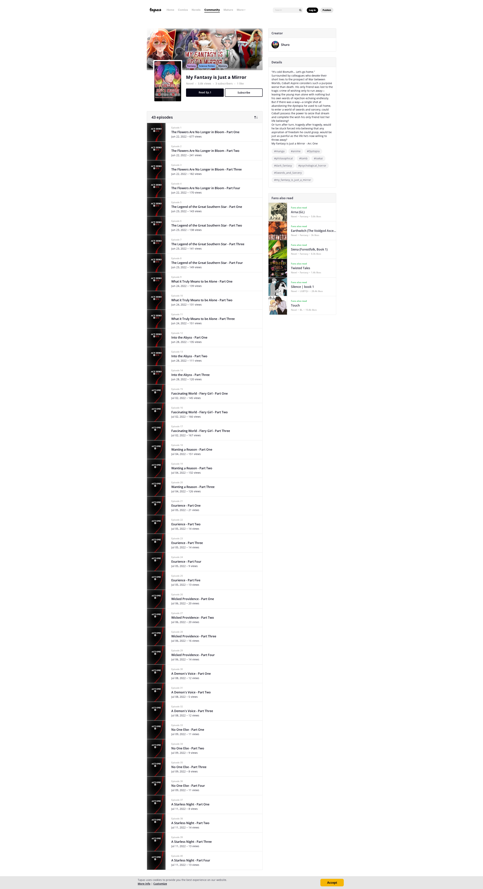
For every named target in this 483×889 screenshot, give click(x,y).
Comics (183, 9)
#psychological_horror (312, 165)
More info (144, 883)
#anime (296, 151)
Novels (196, 9)
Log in (312, 10)
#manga (279, 151)
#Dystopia (313, 151)
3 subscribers (224, 83)
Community (212, 9)
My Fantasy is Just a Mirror (216, 77)
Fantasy (191, 66)
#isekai (318, 158)
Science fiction (207, 66)
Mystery (222, 66)
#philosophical (283, 158)
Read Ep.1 (205, 92)
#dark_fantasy (283, 165)
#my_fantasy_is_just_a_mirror (292, 180)
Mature (228, 9)
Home (170, 9)
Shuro (285, 45)
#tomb (303, 158)
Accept (332, 883)
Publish (327, 10)
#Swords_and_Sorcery (288, 172)
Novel (190, 83)
